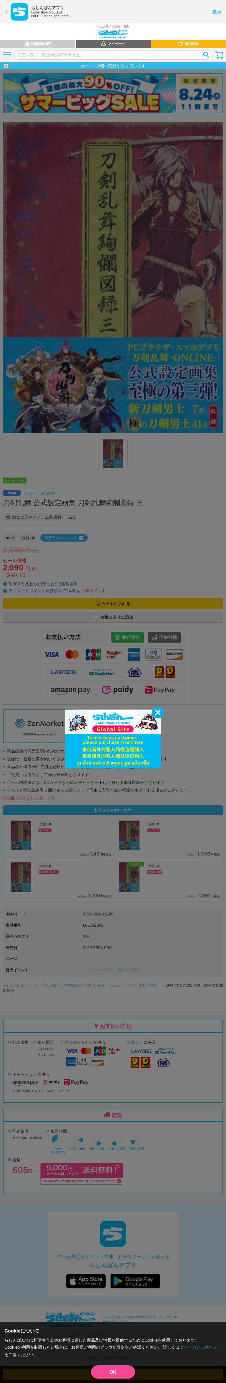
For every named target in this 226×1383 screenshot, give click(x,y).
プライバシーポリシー (200, 1347)
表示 (217, 12)
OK (113, 1371)
